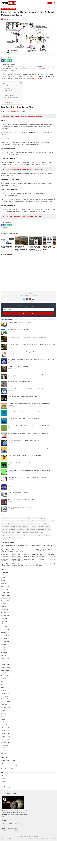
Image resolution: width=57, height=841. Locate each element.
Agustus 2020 (5, 745)
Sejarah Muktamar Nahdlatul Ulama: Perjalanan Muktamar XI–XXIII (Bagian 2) (27, 337)
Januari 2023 (4, 661)
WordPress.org (5, 787)
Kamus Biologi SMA (36, 78)
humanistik (14, 523)
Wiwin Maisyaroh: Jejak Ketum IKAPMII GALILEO (19, 329)
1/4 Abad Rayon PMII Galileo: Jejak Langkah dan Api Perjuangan (23, 418)
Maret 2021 (4, 725)
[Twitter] (5, 60)
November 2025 (5, 595)
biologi (34, 518)
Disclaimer (37, 839)
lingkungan (41, 526)
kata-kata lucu (45, 523)
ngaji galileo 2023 (21, 529)
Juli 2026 (3, 575)
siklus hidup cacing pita (16, 111)
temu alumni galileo (6, 537)
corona (14, 521)
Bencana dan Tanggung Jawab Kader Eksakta (19, 381)
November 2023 (5, 632)
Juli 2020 (3, 748)
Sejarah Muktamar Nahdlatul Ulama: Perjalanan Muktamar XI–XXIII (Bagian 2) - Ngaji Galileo (26, 550)
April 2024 (4, 618)
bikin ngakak (28, 518)
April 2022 (4, 687)
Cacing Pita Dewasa (12, 100)
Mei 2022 (3, 684)
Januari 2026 (4, 589)
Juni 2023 (3, 647)
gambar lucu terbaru (44, 521)
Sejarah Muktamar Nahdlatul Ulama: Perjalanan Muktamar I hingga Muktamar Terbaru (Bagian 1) (28, 556)
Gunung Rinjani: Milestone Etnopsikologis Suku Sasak (21, 248)
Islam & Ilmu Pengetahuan (8, 760)
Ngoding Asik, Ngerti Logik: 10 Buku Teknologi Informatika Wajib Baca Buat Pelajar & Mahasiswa (32, 448)
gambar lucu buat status (32, 521)
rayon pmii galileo (34, 532)
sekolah (17, 535)
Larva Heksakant (11, 93)
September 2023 (5, 638)
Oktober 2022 (5, 670)
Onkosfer (9, 90)
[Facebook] (2, 60)
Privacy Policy (45, 839)
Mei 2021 (3, 719)
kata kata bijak (5, 526)
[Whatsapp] (8, 60)
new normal (5, 529)
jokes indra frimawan (35, 523)
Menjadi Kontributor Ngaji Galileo (23, 839)
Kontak (53, 839)
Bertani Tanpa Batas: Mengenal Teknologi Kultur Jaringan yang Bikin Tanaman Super (29, 470)
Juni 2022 (3, 681)
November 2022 (5, 667)
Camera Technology (6, 521)
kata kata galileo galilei (16, 526)
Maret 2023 (4, 656)
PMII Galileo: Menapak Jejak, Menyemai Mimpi (19, 322)
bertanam (20, 518)
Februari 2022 (5, 693)
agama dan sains (6, 518)
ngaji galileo (12, 529)
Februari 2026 (5, 586)
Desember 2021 (5, 699)
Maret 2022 (4, 690)
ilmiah (26, 523)
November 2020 (5, 736)
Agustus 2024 (5, 615)
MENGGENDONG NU (18, 561)
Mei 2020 (3, 754)
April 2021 (4, 722)
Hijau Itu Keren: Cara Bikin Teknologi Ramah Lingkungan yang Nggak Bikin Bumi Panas (29, 425)
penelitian (48, 529)
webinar (20, 537)
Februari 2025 (5, 607)
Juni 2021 (3, 716)
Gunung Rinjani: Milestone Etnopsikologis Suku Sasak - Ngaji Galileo (20, 545)
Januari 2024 (4, 627)
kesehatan (34, 526)
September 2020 (5, 742)
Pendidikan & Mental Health (8, 8)
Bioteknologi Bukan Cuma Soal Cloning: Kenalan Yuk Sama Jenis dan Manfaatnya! (28, 433)
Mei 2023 (3, 650)
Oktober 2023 (5, 635)
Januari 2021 (4, 730)
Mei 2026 (3, 578)
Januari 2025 (4, 609)
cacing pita (4, 227)
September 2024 (5, 612)
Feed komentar (5, 784)
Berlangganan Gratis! (28, 313)
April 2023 (4, 653)
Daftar (3, 775)
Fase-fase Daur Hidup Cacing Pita (13, 86)
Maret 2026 (4, 583)
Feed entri (4, 781)
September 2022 (5, 673)
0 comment (24, 19)
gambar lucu (21, 521)
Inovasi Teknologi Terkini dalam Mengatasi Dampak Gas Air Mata (24, 396)
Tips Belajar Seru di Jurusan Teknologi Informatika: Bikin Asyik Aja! (24, 455)
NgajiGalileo (7, 19)
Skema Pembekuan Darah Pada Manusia (7, 247)
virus (15, 537)
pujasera (18, 532)
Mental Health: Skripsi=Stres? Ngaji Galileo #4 (49, 247)
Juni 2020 (3, 751)
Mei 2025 (3, 604)
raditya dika (25, 532)
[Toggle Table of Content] (19, 83)
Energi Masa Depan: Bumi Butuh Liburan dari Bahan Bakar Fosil (24, 440)
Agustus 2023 (5, 641)
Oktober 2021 (5, 705)
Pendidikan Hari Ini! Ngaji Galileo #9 (17, 485)
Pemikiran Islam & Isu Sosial (9, 766)
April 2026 (4, 581)
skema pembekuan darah (27, 535)
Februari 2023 (5, 658)
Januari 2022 (4, 696)
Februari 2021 (5, 728)
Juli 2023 (3, 644)
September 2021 (5, 707)
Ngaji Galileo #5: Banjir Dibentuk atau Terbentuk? (20, 507)
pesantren (4, 532)
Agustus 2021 (5, 710)
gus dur (53, 521)
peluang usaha (40, 529)
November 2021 (5, 702)
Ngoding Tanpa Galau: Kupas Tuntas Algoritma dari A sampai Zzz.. (24, 462)
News (2, 763)
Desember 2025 (5, 592)
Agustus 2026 (5, 572)
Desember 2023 (5, 630)
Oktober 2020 (5, 739)
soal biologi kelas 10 (46, 535)
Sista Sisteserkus (11, 95)
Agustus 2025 (5, 601)
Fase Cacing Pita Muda (12, 97)
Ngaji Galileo (42, 69)
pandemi (33, 529)
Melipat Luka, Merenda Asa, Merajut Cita (18, 366)
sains (42, 532)
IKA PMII (21, 523)
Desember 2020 (5, 733)
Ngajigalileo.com (6, 811)
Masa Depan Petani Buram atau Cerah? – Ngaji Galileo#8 (22, 352)
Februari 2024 (5, 624)
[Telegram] (10, 60)
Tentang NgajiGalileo (7, 839)
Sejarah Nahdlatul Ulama (7, 535)
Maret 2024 (4, 621)
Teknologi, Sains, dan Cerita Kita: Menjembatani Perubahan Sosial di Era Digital (28, 477)
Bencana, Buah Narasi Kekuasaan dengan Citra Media (21, 499)
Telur (8, 88)
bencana (14, 518)
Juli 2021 (3, 713)
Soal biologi (37, 535)
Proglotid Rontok (11, 102)
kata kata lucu (26, 526)
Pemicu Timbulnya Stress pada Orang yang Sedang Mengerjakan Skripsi (35, 248)
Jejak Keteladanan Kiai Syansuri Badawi (12, 551)
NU (28, 529)
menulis (48, 526)
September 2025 (5, 598)
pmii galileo (11, 532)
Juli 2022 (3, 679)
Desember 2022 (5, 664)
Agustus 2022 (5, 676)
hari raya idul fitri (6, 523)
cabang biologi (41, 518)
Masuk (3, 778)
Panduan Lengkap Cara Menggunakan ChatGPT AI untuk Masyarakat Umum (26, 411)
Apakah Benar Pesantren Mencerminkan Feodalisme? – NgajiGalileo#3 (25, 389)
